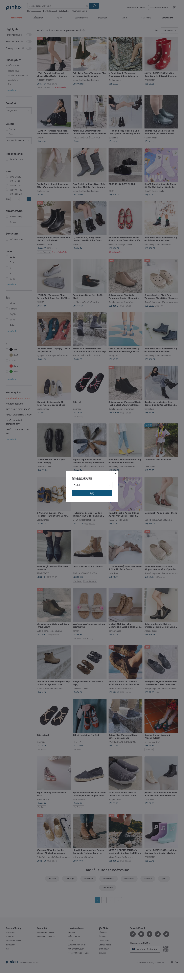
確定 (92, 493)
